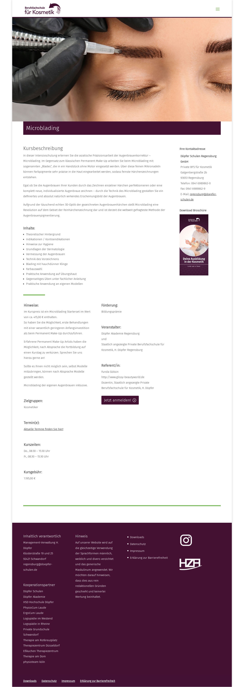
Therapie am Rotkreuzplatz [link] (40, 640)
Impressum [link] (137, 551)
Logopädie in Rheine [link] (36, 624)
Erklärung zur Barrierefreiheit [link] (149, 557)
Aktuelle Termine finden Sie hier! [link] (43, 429)
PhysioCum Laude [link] (34, 607)
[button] (218, 11)
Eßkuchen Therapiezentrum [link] (40, 651)
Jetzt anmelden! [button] (117, 400)
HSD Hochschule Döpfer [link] (38, 602)
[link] (42, 8)
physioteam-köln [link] (34, 662)
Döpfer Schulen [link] (33, 591)
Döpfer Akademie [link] (34, 596)
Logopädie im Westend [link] (38, 618)
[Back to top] (240, 659)
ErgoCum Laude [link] (33, 613)
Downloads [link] (137, 537)
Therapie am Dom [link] (34, 656)
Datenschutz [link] (138, 544)
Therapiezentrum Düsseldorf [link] (41, 645)
